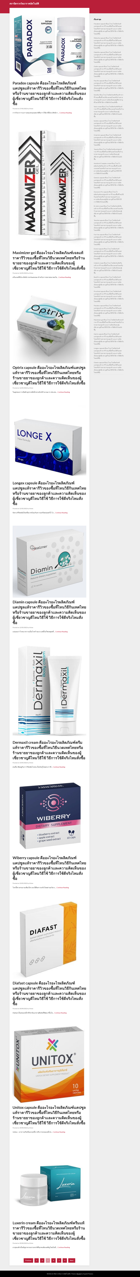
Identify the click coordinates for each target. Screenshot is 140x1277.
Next (71, 1260)
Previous (28, 1260)
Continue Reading (65, 113)
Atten (31, 108)
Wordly (78, 1274)
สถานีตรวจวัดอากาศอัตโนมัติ (24, 3)
